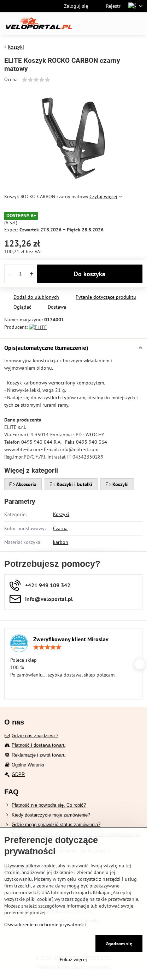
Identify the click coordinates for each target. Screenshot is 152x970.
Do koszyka (89, 274)
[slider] (36, 80)
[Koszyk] (121, 24)
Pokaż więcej (73, 959)
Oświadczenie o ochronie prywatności (45, 924)
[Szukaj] (104, 24)
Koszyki (61, 514)
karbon (60, 542)
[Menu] (138, 24)
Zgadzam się (119, 943)
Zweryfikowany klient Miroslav (71, 639)
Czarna (60, 528)
